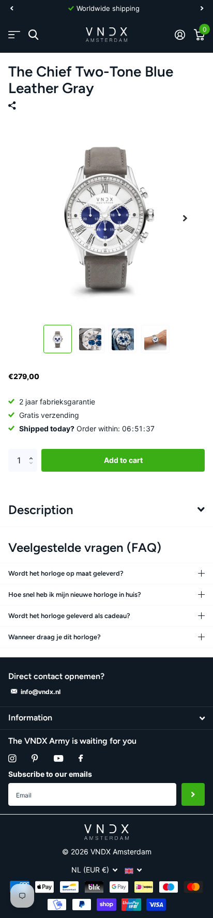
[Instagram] (12, 758)
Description (40, 509)
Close (106, 718)
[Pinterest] (35, 758)
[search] (33, 35)
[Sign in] (179, 34)
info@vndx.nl (40, 692)
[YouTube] (58, 759)
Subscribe (193, 794)
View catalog (14, 35)
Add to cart (123, 460)
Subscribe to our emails (50, 774)
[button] (11, 8)
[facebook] (81, 758)
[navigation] (57, 339)
